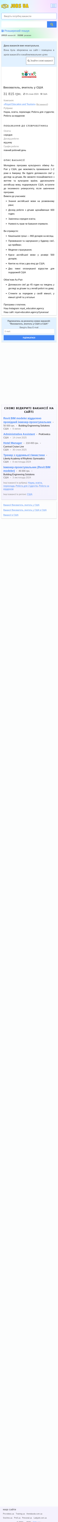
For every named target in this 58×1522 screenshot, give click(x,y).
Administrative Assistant (19, 434)
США (44, 94)
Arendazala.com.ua (34, 1514)
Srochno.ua (7, 1518)
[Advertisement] (29, 373)
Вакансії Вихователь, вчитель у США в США (25, 510)
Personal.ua (27, 1518)
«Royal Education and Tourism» (20, 104)
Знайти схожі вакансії (41, 60)
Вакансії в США (10, 515)
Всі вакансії (42, 104)
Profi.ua (17, 1518)
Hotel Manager (12, 442)
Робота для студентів (27, 486)
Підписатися (29, 337)
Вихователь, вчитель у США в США (28, 324)
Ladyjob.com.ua (40, 1518)
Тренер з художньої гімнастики (24, 455)
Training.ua (20, 1514)
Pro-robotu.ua (8, 1514)
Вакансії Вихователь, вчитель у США (21, 505)
